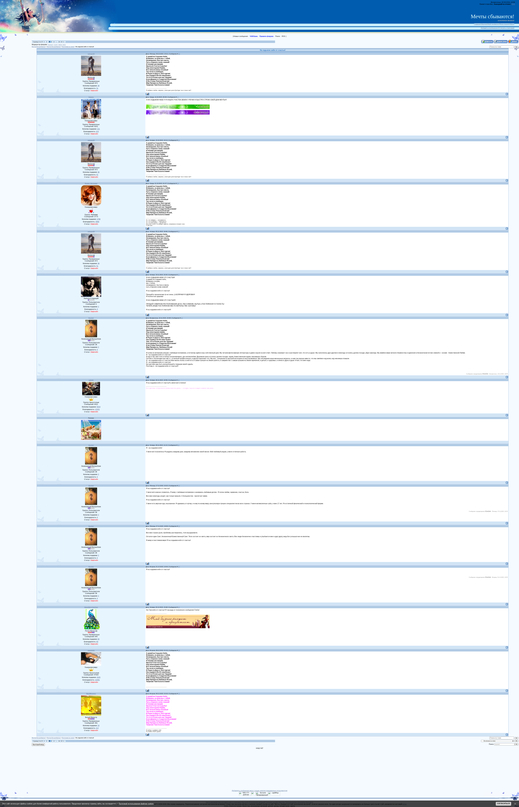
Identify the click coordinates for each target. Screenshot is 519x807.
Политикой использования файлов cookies (136, 804)
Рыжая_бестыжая (91, 183)
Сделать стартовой (506, 28)
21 (178, 274)
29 (179, 650)
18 (179, 140)
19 (178, 183)
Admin (60, 44)
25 (179, 485)
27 (179, 566)
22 (182, 318)
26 (179, 526)
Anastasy (50, 44)
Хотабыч (91, 274)
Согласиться (503, 803)
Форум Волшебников (38, 46)
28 (179, 607)
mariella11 (91, 650)
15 (61, 42)
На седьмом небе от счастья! (85, 46)
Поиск (277, 36)
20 (178, 231)
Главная (477, 24)
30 (179, 693)
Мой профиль (493, 24)
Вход (512, 24)
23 (178, 380)
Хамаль (91, 97)
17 (178, 97)
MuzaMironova (91, 693)
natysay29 (91, 54)
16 (179, 54)
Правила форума (266, 36)
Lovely (56, 44)
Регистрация (504, 24)
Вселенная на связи (68, 46)
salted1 (91, 380)
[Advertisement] (17, 52)
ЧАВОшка (254, 36)
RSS (513, 4)
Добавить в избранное (489, 28)
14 (59, 42)
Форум (484, 24)
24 (178, 445)
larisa (64, 44)
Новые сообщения (241, 36)
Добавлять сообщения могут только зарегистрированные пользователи (259, 791)
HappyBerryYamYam (91, 607)
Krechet (91, 318)
